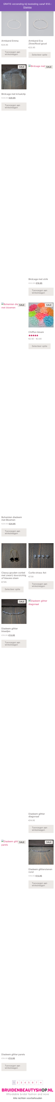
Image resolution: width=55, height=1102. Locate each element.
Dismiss (27, 7)
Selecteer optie (39, 54)
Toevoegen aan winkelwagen (12, 53)
